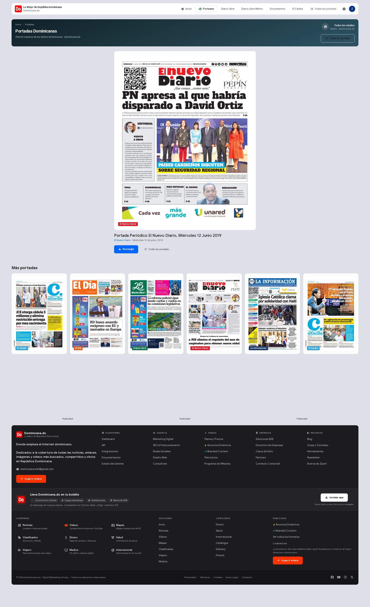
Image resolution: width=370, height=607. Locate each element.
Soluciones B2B (264, 439)
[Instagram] (345, 577)
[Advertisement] (68, 392)
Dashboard (108, 439)
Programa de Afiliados (217, 463)
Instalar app (336, 497)
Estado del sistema (113, 463)
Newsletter (313, 457)
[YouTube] (339, 577)
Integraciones (110, 451)
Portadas (208, 8)
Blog (309, 439)
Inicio (188, 8)
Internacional (224, 536)
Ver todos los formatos (286, 536)
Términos (205, 577)
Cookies (218, 577)
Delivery (220, 549)
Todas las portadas (325, 8)
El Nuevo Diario (122, 240)
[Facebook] (332, 577)
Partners (261, 457)
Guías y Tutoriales (317, 445)
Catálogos (222, 543)
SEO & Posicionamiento (166, 445)
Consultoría (160, 463)
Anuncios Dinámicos (219, 445)
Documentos (277, 8)
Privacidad (190, 577)
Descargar (128, 249)
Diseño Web (160, 457)
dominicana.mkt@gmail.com (37, 469)
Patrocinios (211, 457)
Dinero (220, 524)
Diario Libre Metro (252, 8)
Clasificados (166, 549)
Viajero (163, 555)
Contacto (247, 577)
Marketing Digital (163, 439)
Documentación (111, 457)
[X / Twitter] (352, 577)
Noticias (163, 530)
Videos (163, 536)
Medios (163, 561)
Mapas (162, 543)
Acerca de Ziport (317, 463)
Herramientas (315, 451)
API (103, 445)
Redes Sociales (162, 451)
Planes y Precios (213, 439)
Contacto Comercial (268, 463)
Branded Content (217, 451)
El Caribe (297, 8)
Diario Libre (228, 8)
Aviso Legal (232, 577)
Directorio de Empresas (269, 445)
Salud (219, 530)
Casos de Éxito (264, 451)
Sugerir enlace (33, 478)
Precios (220, 555)
